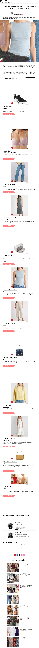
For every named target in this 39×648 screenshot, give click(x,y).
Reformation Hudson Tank (10, 290)
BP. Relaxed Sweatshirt (7, 406)
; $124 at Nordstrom (8, 114)
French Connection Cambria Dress (9, 439)
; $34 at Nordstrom (8, 264)
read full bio (16, 529)
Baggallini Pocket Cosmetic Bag (9, 256)
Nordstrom (27, 104)
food (9, 2)
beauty (6, 2)
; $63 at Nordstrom (8, 225)
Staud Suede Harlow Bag (10, 462)
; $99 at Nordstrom (8, 446)
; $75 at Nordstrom (8, 495)
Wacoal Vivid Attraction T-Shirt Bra (9, 152)
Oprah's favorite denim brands (20, 72)
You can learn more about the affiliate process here (10, 18)
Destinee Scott (23, 14)
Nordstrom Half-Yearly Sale (9, 65)
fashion (1, 2)
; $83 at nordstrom (8, 192)
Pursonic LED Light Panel (9, 487)
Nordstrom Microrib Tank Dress (9, 218)
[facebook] (17, 555)
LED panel (30, 72)
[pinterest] (1, 61)
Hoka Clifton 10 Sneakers (8, 107)
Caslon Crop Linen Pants (9, 324)
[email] (24, 555)
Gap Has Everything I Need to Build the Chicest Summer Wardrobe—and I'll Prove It (16, 515)
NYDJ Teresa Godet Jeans (9, 185)
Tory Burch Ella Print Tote (10, 358)
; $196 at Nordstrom (8, 365)
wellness (13, 2)
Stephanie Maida (18, 522)
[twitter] (19, 555)
